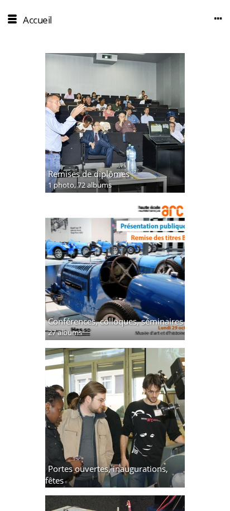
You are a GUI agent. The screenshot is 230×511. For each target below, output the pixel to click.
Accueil (37, 19)
